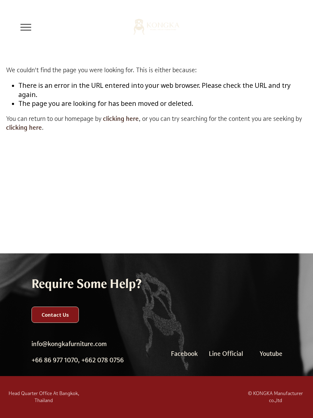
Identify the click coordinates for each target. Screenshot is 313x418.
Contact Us (55, 315)
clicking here (121, 118)
